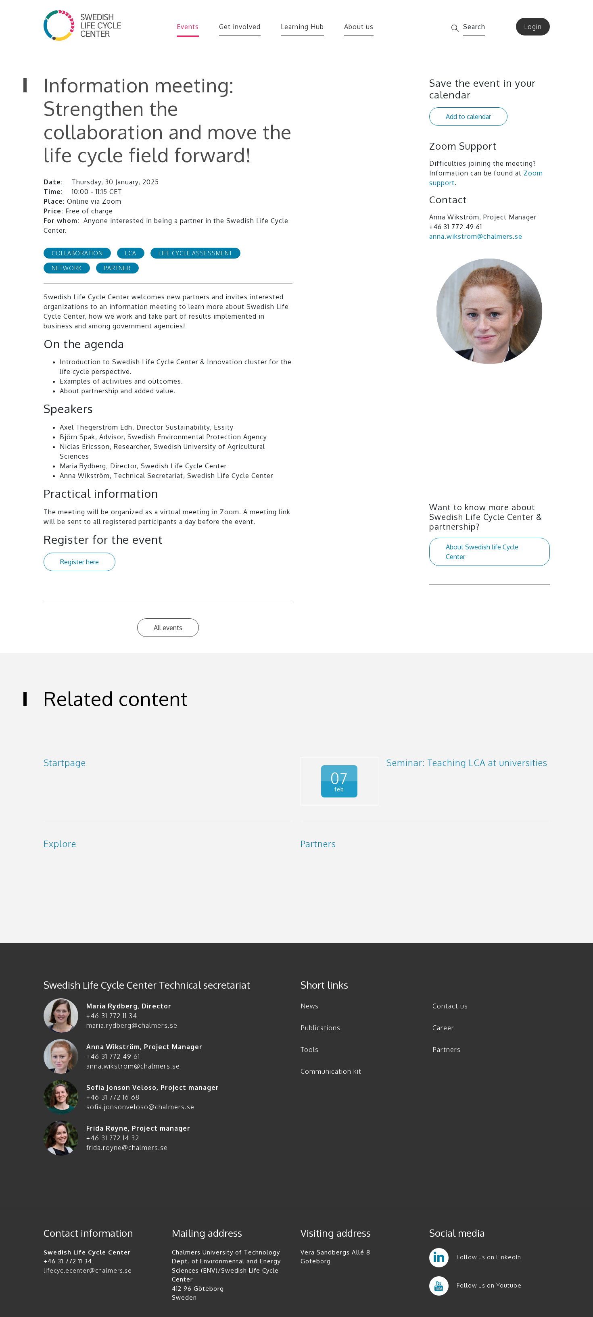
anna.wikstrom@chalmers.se (475, 236)
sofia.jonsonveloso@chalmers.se (140, 1107)
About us (359, 27)
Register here (79, 562)
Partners (446, 1050)
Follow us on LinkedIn (489, 1257)
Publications (320, 1028)
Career (443, 1028)
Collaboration (77, 253)
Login (533, 27)
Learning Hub (302, 27)
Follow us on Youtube (489, 1285)
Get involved (240, 27)
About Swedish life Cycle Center (482, 552)
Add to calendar (468, 117)
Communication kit (331, 1071)
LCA (130, 253)
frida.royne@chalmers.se (127, 1148)
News (310, 1006)
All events (168, 628)
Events (188, 27)
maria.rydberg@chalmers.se (131, 1025)
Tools (310, 1050)
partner (117, 268)
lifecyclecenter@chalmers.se (88, 1270)
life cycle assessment (195, 253)
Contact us (450, 1006)
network (67, 268)
